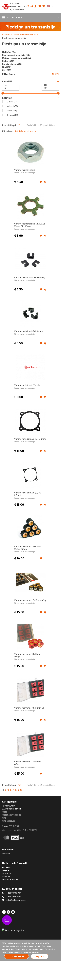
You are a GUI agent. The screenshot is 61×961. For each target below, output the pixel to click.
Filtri (6, 67)
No (6, 85)
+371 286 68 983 (18, 9)
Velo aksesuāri (8, 821)
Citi (6, 70)
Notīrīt (55, 74)
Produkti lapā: (9, 125)
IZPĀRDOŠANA (8, 805)
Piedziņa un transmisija (14, 37)
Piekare (8, 61)
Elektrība (9, 52)
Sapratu (39, 956)
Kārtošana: (7, 131)
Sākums (6, 34)
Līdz (46, 85)
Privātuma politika (10, 879)
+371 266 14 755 (17, 3)
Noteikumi (6, 873)
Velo (4, 817)
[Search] (28, 6)
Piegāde (5, 870)
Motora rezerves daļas (16, 58)
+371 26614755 (13, 893)
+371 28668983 (13, 896)
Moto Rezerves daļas (25, 34)
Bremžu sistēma (12, 64)
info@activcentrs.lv (19, 6)
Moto (4, 811)
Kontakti (6, 853)
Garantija (6, 876)
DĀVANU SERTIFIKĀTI (11, 808)
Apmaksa (6, 867)
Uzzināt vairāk (16, 956)
